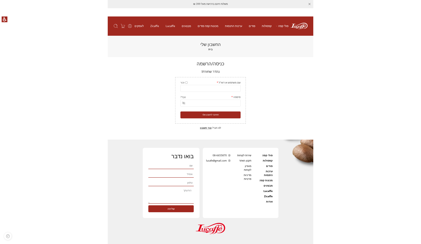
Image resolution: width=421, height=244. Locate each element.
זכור (182, 82)
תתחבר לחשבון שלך (210, 114)
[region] (210, 46)
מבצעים (186, 26)
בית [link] (210, 49)
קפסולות (267, 26)
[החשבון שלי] (130, 26)
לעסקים (139, 26)
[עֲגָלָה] (123, 26)
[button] (4, 19)
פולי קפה (283, 26)
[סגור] (309, 4)
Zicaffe (154, 26)
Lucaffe (170, 26)
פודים (252, 26)
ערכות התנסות (233, 26)
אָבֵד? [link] (183, 97)
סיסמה (236, 97)
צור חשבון (205, 127)
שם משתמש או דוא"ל (229, 82)
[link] (299, 26)
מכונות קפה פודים (208, 26)
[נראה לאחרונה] (8, 236)
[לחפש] (115, 26)
